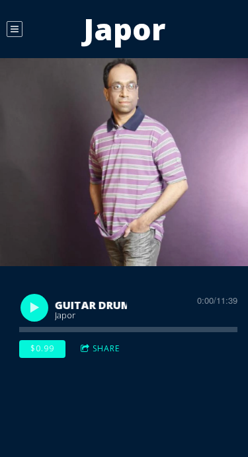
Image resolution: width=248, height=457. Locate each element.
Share (106, 348)
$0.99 (42, 348)
